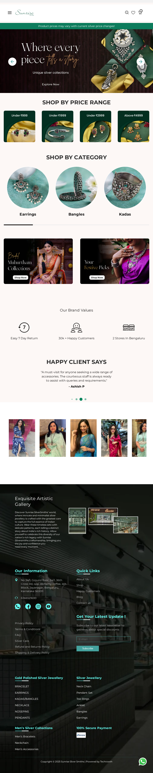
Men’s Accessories (26, 749)
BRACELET (22, 686)
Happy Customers (88, 591)
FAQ (18, 635)
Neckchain (22, 742)
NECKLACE (22, 705)
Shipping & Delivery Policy (32, 652)
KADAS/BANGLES (26, 699)
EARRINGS (22, 692)
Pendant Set (84, 692)
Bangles (81, 711)
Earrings (82, 717)
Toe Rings (82, 699)
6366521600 (28, 598)
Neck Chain (83, 686)
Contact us (83, 603)
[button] (9, 12)
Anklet (80, 705)
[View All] (19, 127)
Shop (79, 585)
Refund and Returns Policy (32, 646)
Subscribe (87, 648)
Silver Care (22, 641)
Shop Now (20, 277)
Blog (79, 597)
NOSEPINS (22, 711)
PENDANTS (22, 717)
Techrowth (106, 761)
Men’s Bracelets (25, 736)
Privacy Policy (24, 623)
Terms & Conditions (27, 629)
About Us (82, 579)
